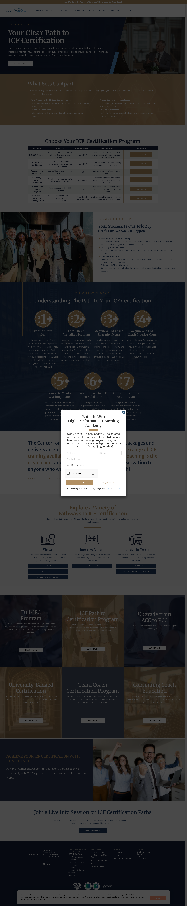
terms (107, 489)
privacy (117, 489)
